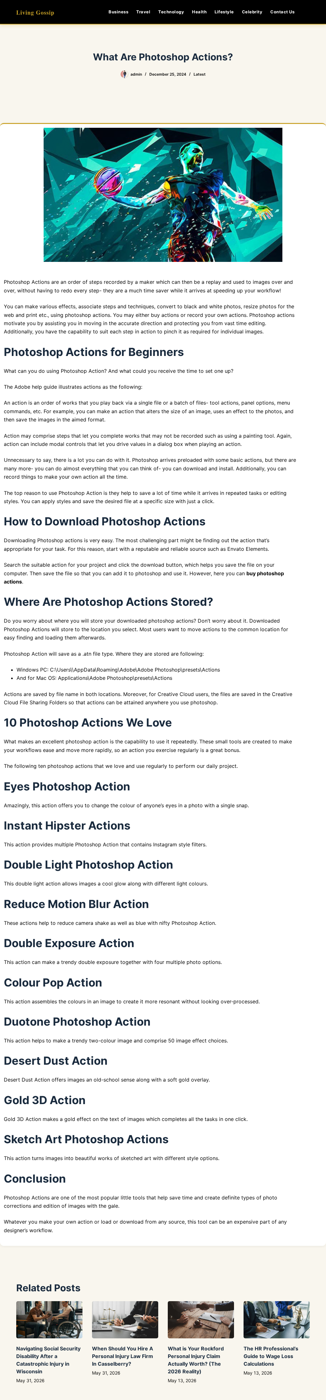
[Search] (307, 12)
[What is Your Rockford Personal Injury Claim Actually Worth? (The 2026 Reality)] (201, 1319)
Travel (143, 11)
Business (118, 11)
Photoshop (17, 1197)
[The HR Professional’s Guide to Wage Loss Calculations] (277, 1319)
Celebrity (252, 11)
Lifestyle (224, 11)
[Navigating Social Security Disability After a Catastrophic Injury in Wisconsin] (49, 1319)
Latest (200, 74)
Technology (171, 11)
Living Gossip (35, 12)
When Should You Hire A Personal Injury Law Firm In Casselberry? (122, 1356)
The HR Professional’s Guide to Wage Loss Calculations (271, 1356)
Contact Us (282, 11)
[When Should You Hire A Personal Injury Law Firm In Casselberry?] (125, 1319)
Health (199, 11)
